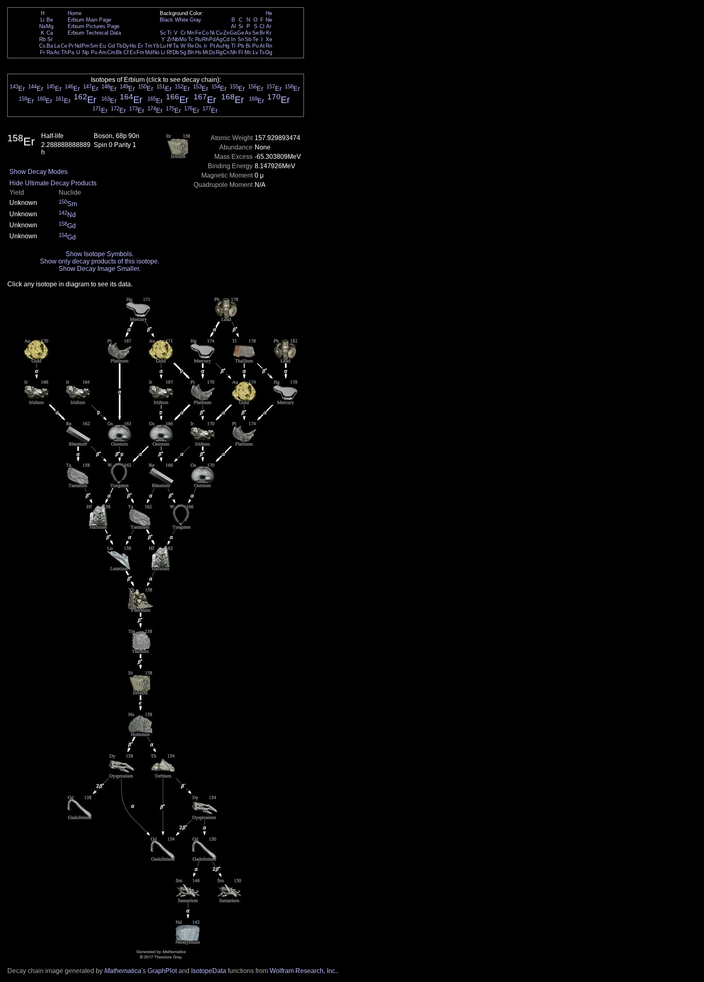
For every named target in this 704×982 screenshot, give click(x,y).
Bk (119, 52)
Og (268, 52)
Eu (102, 46)
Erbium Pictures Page (93, 26)
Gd (111, 46)
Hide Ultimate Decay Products (53, 183)
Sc (163, 33)
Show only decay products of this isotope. (99, 261)
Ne (269, 20)
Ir (205, 46)
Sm (94, 46)
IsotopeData (208, 970)
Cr (183, 33)
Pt (212, 46)
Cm (111, 52)
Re (190, 46)
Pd (212, 39)
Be (49, 20)
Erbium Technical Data (94, 33)
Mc (248, 52)
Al (233, 26)
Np (85, 52)
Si (240, 26)
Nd (78, 46)
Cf (126, 52)
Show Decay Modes (38, 171)
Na (42, 26)
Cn (226, 52)
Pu (94, 52)
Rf (169, 52)
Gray (195, 20)
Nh (233, 52)
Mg (49, 26)
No (156, 52)
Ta (175, 46)
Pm (85, 46)
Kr (268, 33)
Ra (49, 52)
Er (140, 46)
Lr (163, 52)
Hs (198, 52)
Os (198, 46)
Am (103, 52)
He (269, 13)
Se (255, 33)
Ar (268, 26)
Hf (169, 46)
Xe (269, 39)
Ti (169, 33)
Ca (49, 33)
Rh (205, 39)
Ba (49, 46)
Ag (219, 39)
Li (42, 20)
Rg (219, 52)
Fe (198, 33)
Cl (262, 26)
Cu (219, 33)
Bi (248, 46)
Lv (255, 52)
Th (64, 52)
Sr (50, 39)
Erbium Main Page (89, 20)
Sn (241, 39)
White (181, 20)
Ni (212, 33)
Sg (183, 52)
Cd (226, 39)
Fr (42, 52)
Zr (169, 39)
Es (133, 52)
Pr (71, 46)
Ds (212, 52)
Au (219, 46)
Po (255, 46)
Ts (262, 52)
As (248, 33)
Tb (119, 46)
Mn (190, 33)
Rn (269, 46)
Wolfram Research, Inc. (303, 970)
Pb (241, 46)
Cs (42, 46)
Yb (156, 46)
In (233, 39)
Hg (226, 46)
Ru (198, 39)
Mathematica (122, 970)
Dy (126, 46)
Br (262, 33)
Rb (42, 39)
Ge (240, 33)
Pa (71, 52)
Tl (233, 46)
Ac (57, 52)
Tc (191, 39)
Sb (248, 39)
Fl (240, 52)
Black (166, 20)
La (57, 46)
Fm (140, 52)
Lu (163, 46)
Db (175, 52)
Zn (226, 33)
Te (255, 39)
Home (74, 13)
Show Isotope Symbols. (100, 253)
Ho (133, 46)
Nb (175, 39)
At (262, 46)
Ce (64, 46)
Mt (205, 52)
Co (205, 33)
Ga (233, 33)
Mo (183, 39)
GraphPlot (162, 970)
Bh (190, 52)
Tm (148, 46)
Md (148, 52)
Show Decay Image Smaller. (100, 268)
